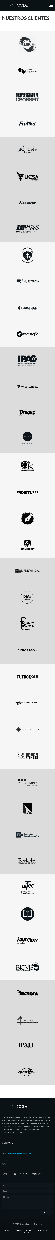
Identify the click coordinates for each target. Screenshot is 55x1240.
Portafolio (43, 1230)
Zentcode (38, 1224)
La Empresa (17, 1230)
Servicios (30, 1230)
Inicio (6, 1230)
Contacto (27, 1232)
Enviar (46, 1212)
